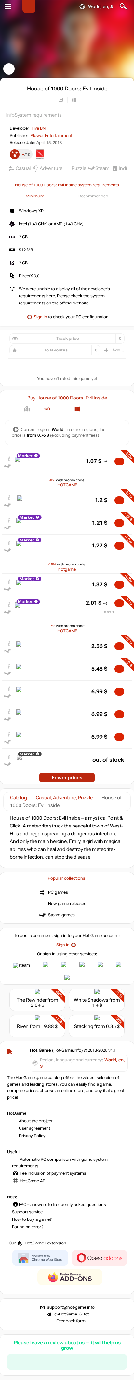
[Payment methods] (27, 409)
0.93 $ (109, 612)
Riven (23, 1026)
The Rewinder (32, 1000)
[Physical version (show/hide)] (57, 409)
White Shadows (91, 1000)
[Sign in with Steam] (21, 965)
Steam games (61, 915)
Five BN (39, 128)
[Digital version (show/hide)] (47, 409)
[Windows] (77, 409)
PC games (58, 892)
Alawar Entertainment (51, 135)
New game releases (67, 903)
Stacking (83, 1026)
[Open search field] (123, 6)
